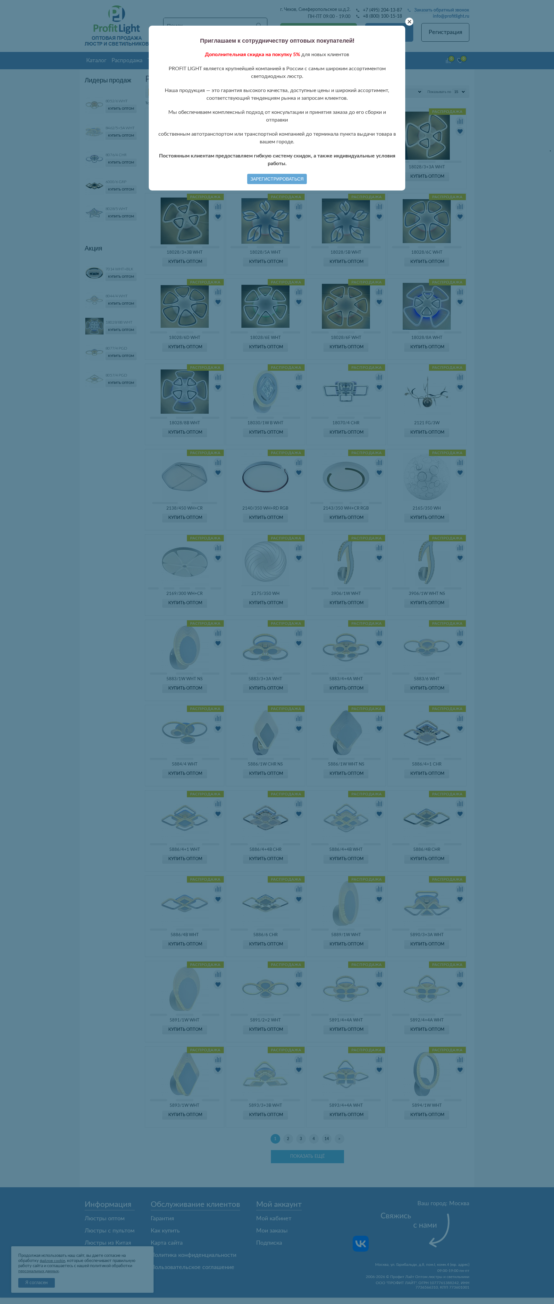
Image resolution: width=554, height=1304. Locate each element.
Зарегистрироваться (277, 179)
